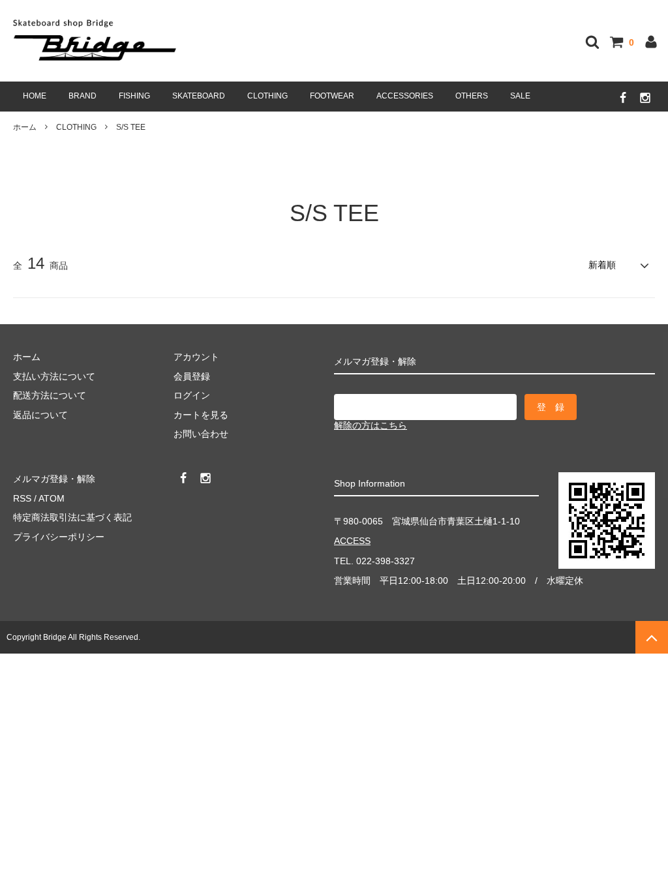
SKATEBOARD (198, 95)
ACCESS (352, 541)
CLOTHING (267, 95)
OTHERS (471, 95)
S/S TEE (130, 127)
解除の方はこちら (370, 425)
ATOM (51, 498)
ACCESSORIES (404, 95)
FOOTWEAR (332, 95)
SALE (520, 95)
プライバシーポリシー (58, 537)
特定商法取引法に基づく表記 (72, 517)
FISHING (134, 95)
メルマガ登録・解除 (54, 479)
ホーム (25, 127)
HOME (34, 95)
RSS (22, 498)
